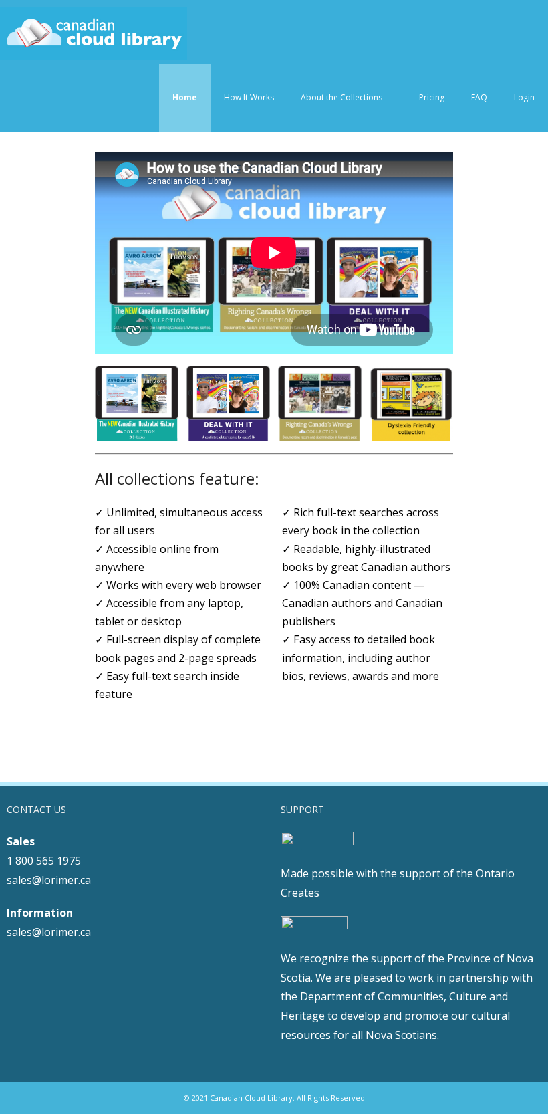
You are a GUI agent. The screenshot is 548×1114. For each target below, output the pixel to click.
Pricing (431, 97)
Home (184, 97)
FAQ (479, 97)
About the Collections (341, 97)
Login (524, 97)
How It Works (249, 97)
